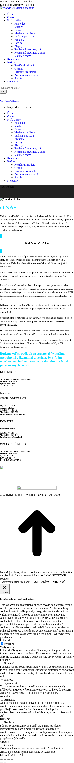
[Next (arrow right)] (5, 762)
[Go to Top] (37, 569)
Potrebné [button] (5, 640)
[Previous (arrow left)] (1, 762)
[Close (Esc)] (1, 759)
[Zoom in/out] (12, 759)
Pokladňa (14, 100)
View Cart (5, 100)
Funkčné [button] (5, 659)
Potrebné (9, 643)
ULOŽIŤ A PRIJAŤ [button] (11, 754)
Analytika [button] (5, 695)
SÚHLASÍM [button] (40, 581)
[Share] (5, 759)
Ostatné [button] (4, 741)
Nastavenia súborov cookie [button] (16, 581)
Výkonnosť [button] (6, 679)
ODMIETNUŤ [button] (57, 581)
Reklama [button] (5, 718)
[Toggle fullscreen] (8, 759)
